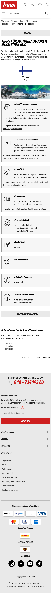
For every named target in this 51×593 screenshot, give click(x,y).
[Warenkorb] (48, 5)
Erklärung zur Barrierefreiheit (13, 482)
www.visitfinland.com (23, 303)
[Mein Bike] (32, 5)
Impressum (6, 461)
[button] (46, 13)
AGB (4, 465)
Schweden (8, 346)
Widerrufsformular (9, 477)
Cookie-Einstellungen (10, 490)
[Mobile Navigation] (3, 13)
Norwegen (8, 349)
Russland (8, 343)
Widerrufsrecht (8, 473)
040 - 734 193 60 (29, 382)
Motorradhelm (33, 182)
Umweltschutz (8, 486)
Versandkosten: (11, 586)
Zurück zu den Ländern (27, 314)
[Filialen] (25, 5)
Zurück (27, 33)
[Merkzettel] (40, 5)
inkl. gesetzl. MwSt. (24, 583)
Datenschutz (7, 469)
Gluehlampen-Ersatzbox (37, 209)
